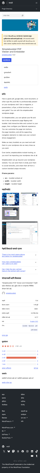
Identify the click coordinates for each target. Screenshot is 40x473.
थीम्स (22, 398)
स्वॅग (22, 421)
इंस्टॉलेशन (7, 77)
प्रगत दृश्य (5, 335)
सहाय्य (4, 414)
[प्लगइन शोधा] (22, 15)
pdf (36, 326)
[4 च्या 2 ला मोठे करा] (35, 195)
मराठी (8, 447)
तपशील (6, 67)
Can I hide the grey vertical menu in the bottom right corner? (13, 270)
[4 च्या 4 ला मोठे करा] (35, 224)
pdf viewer (34, 330)
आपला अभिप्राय (6, 368)
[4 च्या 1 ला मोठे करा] (17, 195)
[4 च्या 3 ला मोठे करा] (17, 210)
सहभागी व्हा (24, 411)
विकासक (4, 418)
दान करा (24, 418)
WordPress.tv (7, 421)
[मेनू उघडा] (37, 3)
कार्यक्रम (23, 414)
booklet (25, 326)
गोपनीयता (4, 405)
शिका (3, 411)
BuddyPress (7, 438)
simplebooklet (7, 55)
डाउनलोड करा (6, 60)
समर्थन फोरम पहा (7, 383)
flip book (31, 326)
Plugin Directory (7, 9)
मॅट (4, 431)
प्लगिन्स (23, 401)
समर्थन (6, 87)
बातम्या (4, 398)
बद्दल (3, 394)
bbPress (6, 434)
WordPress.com (8, 428)
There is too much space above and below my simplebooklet (13, 255)
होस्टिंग (4, 401)
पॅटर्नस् (23, 405)
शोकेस (23, 394)
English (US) (34, 321)
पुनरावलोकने (7, 72)
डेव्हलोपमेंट (7, 82)
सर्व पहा (36, 368)
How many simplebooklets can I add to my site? (11, 263)
